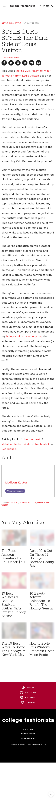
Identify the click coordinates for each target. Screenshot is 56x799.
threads (30, 702)
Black (10, 503)
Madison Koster (11, 57)
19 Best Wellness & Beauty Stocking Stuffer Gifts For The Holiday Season (13, 604)
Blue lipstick (42, 444)
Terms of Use (28, 738)
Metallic (32, 503)
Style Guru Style (11, 23)
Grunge (23, 503)
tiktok (30, 688)
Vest (48, 503)
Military (41, 503)
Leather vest (32, 439)
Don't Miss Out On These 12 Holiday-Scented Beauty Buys (42, 558)
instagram (30, 693)
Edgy (16, 503)
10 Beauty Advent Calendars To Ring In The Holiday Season (41, 601)
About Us (28, 729)
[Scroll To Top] (51, 794)
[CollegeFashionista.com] (22, 6)
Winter (4, 505)
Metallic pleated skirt (15, 444)
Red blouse (8, 448)
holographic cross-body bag (24, 336)
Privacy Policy (28, 734)
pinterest (30, 697)
